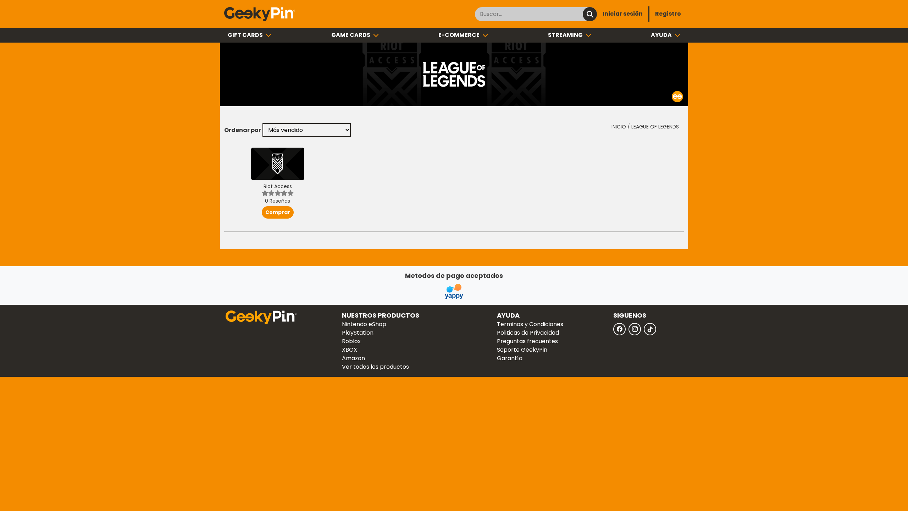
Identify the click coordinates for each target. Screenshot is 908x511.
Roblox (351, 341)
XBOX (349, 350)
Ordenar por (242, 130)
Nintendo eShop (364, 324)
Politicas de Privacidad (528, 333)
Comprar (277, 212)
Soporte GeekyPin (522, 350)
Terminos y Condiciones (530, 324)
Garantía (509, 358)
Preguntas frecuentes (527, 341)
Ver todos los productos (375, 367)
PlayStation (357, 333)
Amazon (353, 358)
